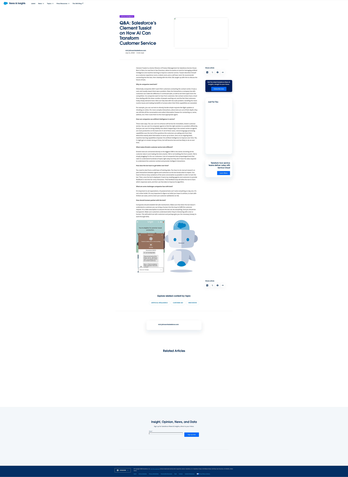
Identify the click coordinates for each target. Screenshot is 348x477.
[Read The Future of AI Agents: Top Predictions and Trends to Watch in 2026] (160, 372)
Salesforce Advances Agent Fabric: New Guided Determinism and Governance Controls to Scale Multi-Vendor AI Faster (218, 152)
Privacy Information (154, 473)
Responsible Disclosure (166, 473)
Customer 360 (178, 303)
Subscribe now (219, 89)
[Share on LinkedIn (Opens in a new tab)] (207, 72)
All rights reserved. (155, 469)
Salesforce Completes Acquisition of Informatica (188, 383)
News (140, 465)
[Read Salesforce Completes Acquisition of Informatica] (188, 372)
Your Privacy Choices (205, 473)
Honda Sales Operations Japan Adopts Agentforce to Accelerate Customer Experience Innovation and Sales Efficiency (218, 127)
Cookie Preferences (189, 473)
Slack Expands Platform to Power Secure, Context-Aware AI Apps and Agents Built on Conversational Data (216, 387)
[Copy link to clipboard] (223, 72)
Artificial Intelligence (127, 16)
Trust (175, 473)
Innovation (192, 303)
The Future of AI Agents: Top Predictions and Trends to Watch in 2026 (159, 384)
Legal (135, 473)
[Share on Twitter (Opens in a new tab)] (212, 72)
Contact (181, 473)
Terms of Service (143, 473)
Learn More (223, 173)
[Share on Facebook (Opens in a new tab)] (217, 72)
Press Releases (157, 465)
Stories (147, 465)
